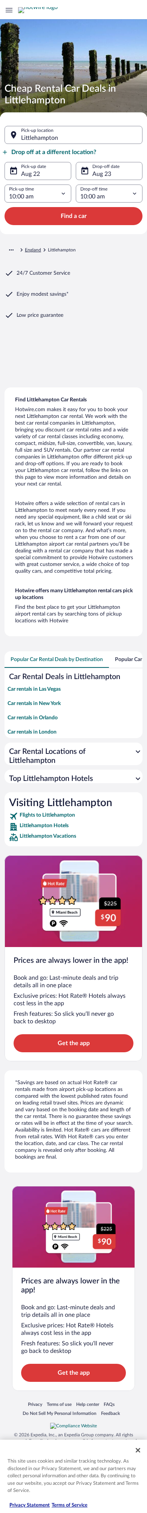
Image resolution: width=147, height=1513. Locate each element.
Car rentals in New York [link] (34, 703)
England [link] (33, 250)
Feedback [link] (110, 1413)
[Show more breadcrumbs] (11, 250)
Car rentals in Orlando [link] (33, 717)
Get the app (74, 1043)
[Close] (138, 1450)
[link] (73, 816)
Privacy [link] (35, 1404)
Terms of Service (69, 1505)
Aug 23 (101, 174)
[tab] (57, 659)
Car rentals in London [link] (32, 732)
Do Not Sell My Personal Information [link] (59, 1413)
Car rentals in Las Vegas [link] (34, 689)
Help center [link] (87, 1404)
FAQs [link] (109, 1404)
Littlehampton (39, 138)
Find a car (74, 216)
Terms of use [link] (59, 1404)
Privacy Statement (29, 1505)
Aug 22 (30, 174)
